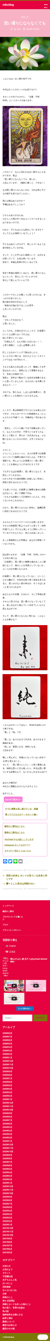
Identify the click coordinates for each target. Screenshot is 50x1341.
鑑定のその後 (9, 1328)
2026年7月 (7, 1036)
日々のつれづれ (10, 1290)
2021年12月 (8, 1228)
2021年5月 (7, 1252)
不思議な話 (8, 1276)
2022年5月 (7, 1210)
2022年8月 (7, 1200)
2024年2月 (7, 1137)
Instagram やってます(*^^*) (17, 845)
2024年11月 (8, 1106)
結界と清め (8, 1318)
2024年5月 (7, 1127)
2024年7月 (7, 1120)
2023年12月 (8, 1144)
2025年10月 (8, 1067)
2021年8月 (7, 1241)
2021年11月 (8, 1231)
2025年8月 (7, 1074)
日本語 (12, 951)
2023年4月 (7, 1172)
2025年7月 (7, 1078)
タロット (25, 17)
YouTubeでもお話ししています (19, 839)
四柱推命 (7, 1286)
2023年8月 (7, 1158)
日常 (5, 1293)
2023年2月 (7, 1179)
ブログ (5, 924)
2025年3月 (7, 1092)
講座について (9, 1321)
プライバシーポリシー (12, 930)
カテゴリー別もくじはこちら (17, 850)
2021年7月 (7, 1245)
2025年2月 (7, 1095)
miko (19, 29)
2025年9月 (7, 1071)
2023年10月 (8, 1151)
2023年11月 (8, 1147)
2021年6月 (7, 1248)
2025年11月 (8, 1064)
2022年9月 (7, 1196)
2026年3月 (7, 1050)
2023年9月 (7, 1154)
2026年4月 (7, 1047)
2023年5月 (7, 1168)
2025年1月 (7, 1099)
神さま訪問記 (9, 1300)
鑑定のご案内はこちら (14, 826)
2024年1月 (7, 1141)
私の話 (6, 1311)
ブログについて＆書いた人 (13, 917)
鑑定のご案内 (8, 911)
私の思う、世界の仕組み (14, 1307)
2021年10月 (8, 1234)
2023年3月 (7, 1175)
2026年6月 (7, 1040)
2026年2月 (7, 1053)
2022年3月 (7, 1217)
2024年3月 (7, 1134)
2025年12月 (8, 1060)
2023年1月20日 (33, 29)
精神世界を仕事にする (13, 1314)
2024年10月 (8, 1109)
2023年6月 (7, 1165)
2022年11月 (8, 1189)
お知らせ (7, 1265)
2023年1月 (7, 1182)
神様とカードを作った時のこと (17, 1304)
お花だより (8, 1269)
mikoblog (8, 4)
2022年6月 (7, 1207)
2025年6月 (7, 1081)
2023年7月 (7, 1161)
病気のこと (8, 1297)
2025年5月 (7, 1085)
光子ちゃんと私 (10, 1279)
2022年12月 (8, 1186)
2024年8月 (7, 1116)
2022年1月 (7, 1224)
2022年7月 (7, 1203)
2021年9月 (7, 1238)
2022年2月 (7, 1221)
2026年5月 (7, 1043)
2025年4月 (7, 1088)
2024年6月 (7, 1123)
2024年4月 (7, 1130)
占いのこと (8, 1283)
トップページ (8, 905)
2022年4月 (7, 1214)
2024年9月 (7, 1113)
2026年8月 (7, 1033)
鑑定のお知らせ (10, 1324)
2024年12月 (8, 1102)
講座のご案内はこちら (14, 832)
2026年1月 (7, 1057)
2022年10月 (8, 1193)
